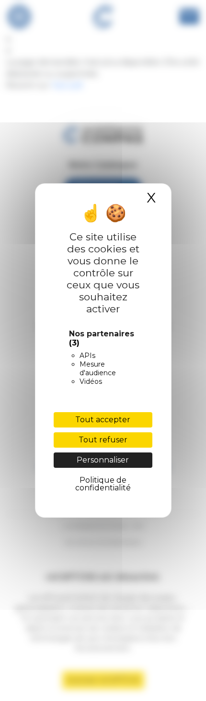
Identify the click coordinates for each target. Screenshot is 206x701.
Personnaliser (103, 459)
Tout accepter (102, 419)
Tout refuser (103, 439)
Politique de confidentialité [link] (103, 483)
